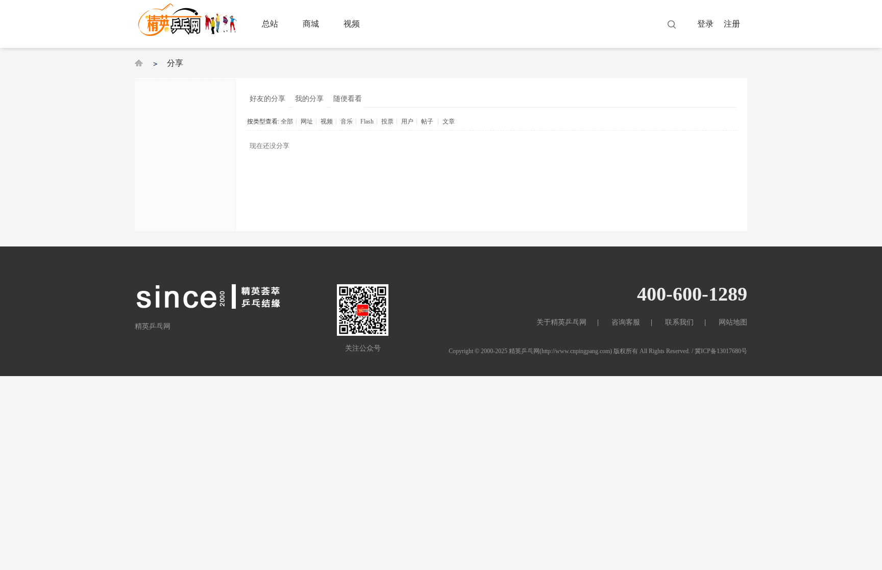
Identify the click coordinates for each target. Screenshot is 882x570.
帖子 (427, 121)
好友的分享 (267, 99)
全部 (287, 121)
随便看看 (347, 99)
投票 (387, 121)
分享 (175, 63)
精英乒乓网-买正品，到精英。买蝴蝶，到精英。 (139, 63)
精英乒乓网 (524, 351)
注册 (732, 23)
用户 (407, 121)
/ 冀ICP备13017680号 (719, 351)
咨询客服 (625, 322)
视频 (352, 23)
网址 (307, 121)
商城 (311, 23)
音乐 (346, 121)
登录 (705, 23)
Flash (367, 121)
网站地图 (733, 322)
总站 (270, 23)
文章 (449, 121)
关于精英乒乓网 (561, 322)
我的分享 (309, 99)
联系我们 (679, 322)
